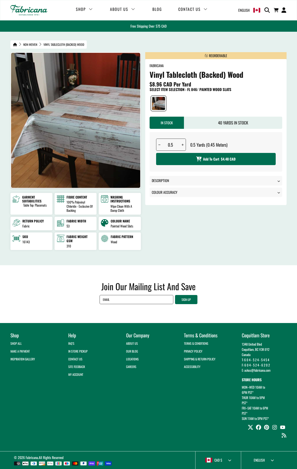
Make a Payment (20, 351)
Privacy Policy (193, 351)
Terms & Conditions (196, 343)
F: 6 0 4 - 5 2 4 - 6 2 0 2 (256, 365)
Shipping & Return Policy (199, 359)
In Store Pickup (78, 351)
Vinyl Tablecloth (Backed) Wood (63, 44)
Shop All (16, 343)
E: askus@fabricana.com (256, 370)
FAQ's (71, 343)
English (244, 10)
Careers (131, 366)
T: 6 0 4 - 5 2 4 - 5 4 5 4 (255, 359)
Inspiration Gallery (22, 359)
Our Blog (132, 351)
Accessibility (192, 366)
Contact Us (75, 359)
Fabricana (32, 457)
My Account (75, 374)
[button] (268, 10)
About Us (132, 343)
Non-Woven (30, 44)
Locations (132, 359)
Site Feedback (76, 366)
